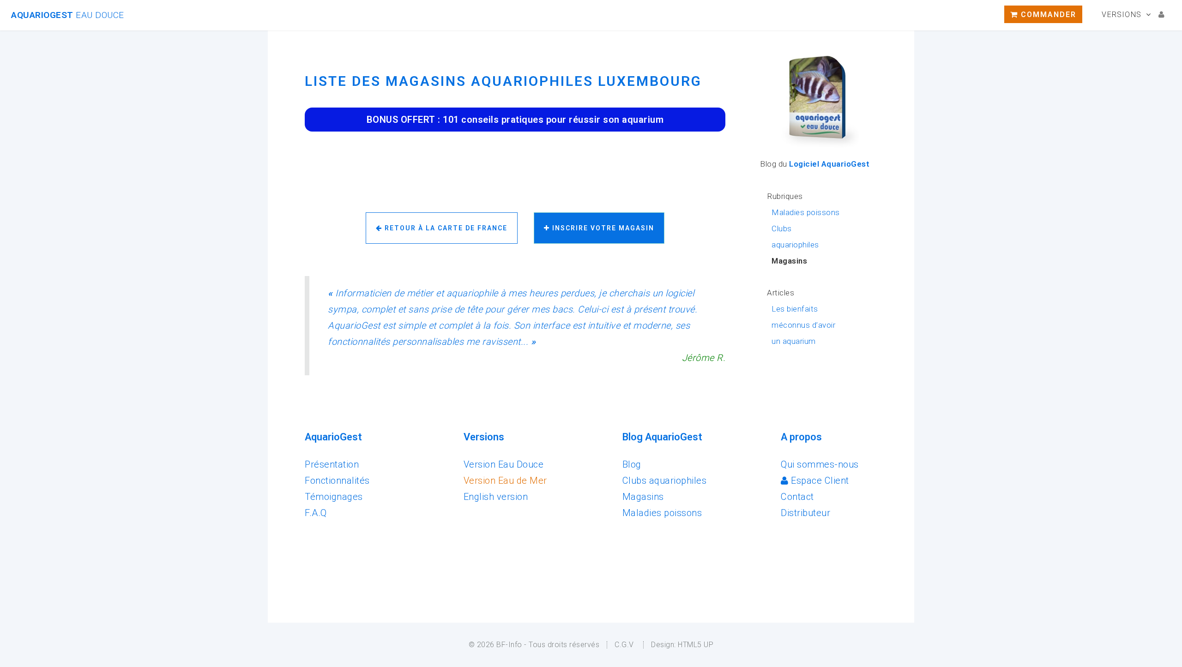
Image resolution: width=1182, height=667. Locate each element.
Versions (1121, 14)
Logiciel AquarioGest (829, 163)
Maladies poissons (806, 212)
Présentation (332, 464)
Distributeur (805, 512)
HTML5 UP (695, 644)
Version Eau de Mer (505, 480)
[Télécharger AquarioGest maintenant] (818, 147)
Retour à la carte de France (444, 228)
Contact (797, 496)
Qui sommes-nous (820, 464)
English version (496, 496)
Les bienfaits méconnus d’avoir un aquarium (803, 325)
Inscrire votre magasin (602, 228)
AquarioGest (67, 15)
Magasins (643, 496)
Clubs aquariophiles (664, 480)
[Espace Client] (1161, 14)
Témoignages (334, 496)
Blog (631, 464)
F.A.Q (316, 512)
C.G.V (624, 644)
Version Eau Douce (504, 464)
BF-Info (509, 644)
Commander (1047, 14)
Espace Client (819, 480)
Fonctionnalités (337, 480)
